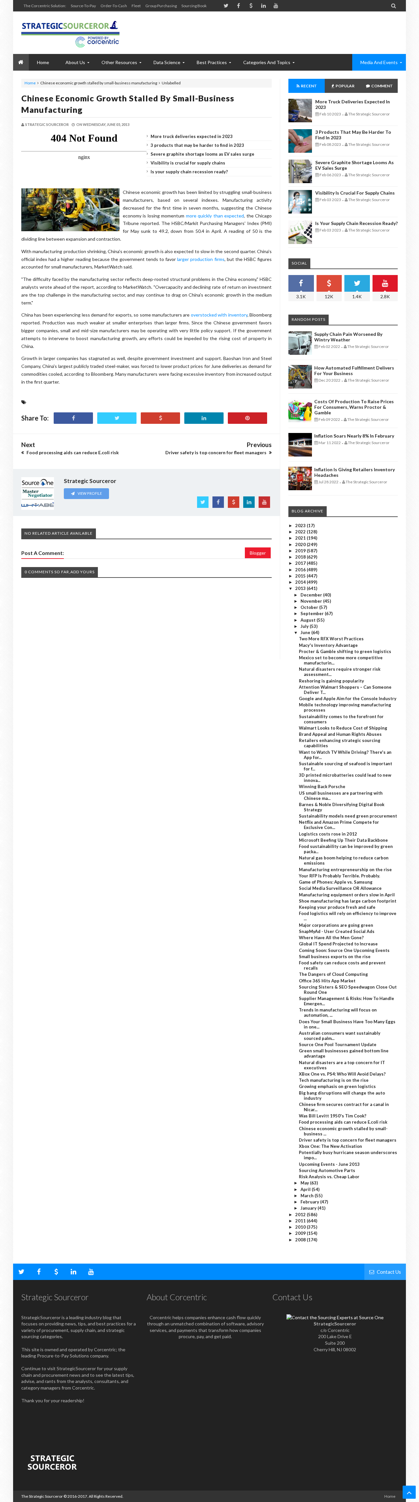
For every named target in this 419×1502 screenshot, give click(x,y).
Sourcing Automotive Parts (327, 1170)
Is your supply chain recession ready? (189, 171)
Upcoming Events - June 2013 (329, 1164)
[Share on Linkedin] (204, 418)
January (309, 1208)
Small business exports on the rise (335, 956)
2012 (301, 1214)
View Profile (89, 493)
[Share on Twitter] (117, 418)
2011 (301, 1220)
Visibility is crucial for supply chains (188, 162)
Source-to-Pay (83, 5)
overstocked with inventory (219, 315)
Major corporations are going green (336, 925)
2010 (301, 1227)
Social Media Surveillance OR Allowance (340, 888)
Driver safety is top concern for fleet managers (347, 1140)
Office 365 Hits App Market (327, 980)
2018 (301, 557)
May (305, 1182)
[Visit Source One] (160, 418)
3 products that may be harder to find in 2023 (197, 145)
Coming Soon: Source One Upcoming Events (344, 950)
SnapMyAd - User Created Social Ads (336, 931)
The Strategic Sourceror (42, 1496)
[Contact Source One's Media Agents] (335, 1317)
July (305, 626)
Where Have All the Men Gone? (331, 937)
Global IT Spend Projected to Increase (338, 943)
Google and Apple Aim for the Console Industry (347, 698)
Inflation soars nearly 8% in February (354, 436)
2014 (301, 582)
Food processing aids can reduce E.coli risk (343, 1122)
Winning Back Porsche (322, 786)
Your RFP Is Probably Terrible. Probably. (339, 875)
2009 (301, 1233)
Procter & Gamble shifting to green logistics (345, 651)
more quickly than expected (215, 215)
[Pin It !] (247, 418)
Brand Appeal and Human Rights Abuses (340, 734)
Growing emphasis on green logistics (337, 1086)
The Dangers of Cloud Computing (333, 974)
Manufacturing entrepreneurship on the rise (345, 869)
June (306, 632)
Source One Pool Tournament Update (337, 1044)
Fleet (136, 5)
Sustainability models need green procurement (348, 816)
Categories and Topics (266, 62)
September (313, 613)
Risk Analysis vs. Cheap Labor (329, 1176)
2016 (301, 569)
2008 (301, 1239)
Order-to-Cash (113, 5)
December (312, 594)
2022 (301, 531)
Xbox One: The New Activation (330, 1146)
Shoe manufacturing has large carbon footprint (347, 901)
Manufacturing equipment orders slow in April (347, 894)
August (309, 620)
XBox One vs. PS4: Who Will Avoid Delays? (342, 1074)
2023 (301, 525)
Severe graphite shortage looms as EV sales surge (202, 154)
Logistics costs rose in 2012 (328, 834)
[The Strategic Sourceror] (70, 32)
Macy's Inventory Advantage (328, 645)
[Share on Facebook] (73, 418)
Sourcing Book (194, 5)
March (308, 1195)
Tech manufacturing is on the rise (334, 1080)
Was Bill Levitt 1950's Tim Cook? (332, 1115)
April (306, 1189)
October (310, 607)
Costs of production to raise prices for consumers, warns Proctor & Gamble (354, 407)
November (312, 601)
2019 (301, 550)
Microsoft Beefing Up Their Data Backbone (343, 840)
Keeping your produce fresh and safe (337, 907)
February (310, 1201)
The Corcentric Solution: (45, 5)
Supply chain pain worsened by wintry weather (348, 336)
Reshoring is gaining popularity (331, 680)
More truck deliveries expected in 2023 (192, 136)
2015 (301, 575)
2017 (301, 563)
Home (30, 82)
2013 (301, 588)
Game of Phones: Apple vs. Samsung (336, 882)
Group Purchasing (161, 5)
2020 (301, 544)
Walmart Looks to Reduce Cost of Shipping (343, 728)
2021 (301, 538)
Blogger (258, 553)
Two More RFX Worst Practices (331, 638)
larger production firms (200, 259)
